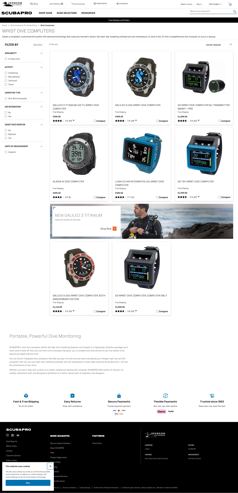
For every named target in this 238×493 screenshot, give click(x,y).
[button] (26, 403)
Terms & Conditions (69, 488)
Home (4, 25)
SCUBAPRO (192, 449)
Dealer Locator (186, 4)
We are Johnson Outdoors (60, 443)
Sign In (199, 4)
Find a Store (97, 443)
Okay (28, 483)
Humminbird (157, 458)
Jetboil (147, 449)
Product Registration (58, 457)
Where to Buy (11, 446)
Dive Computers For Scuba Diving (24, 25)
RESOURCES (88, 12)
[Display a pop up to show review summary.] (74, 121)
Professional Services (58, 476)
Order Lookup (11, 460)
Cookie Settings (84, 488)
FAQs (52, 453)
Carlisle (198, 458)
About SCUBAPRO (57, 448)
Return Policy (55, 462)
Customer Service (13, 455)
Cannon (165, 458)
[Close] (50, 466)
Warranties (54, 471)
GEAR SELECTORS (67, 12)
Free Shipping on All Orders (119, 20)
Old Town (191, 458)
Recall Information (57, 481)
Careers (9, 451)
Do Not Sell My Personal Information (106, 488)
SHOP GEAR (45, 12)
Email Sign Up (11, 441)
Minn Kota (148, 458)
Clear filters (37, 44)
